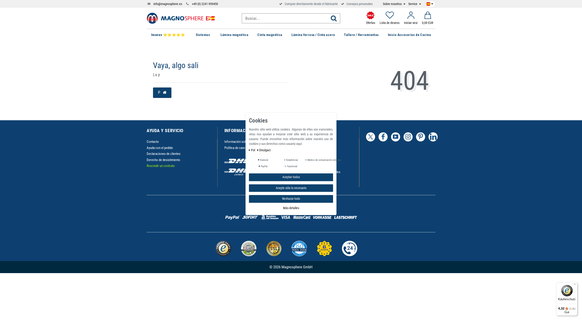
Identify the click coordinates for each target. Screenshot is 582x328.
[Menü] (574, 285)
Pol (253, 150)
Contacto (153, 142)
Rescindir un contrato (161, 166)
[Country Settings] (429, 3)
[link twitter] (370, 136)
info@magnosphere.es (167, 4)
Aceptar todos (291, 177)
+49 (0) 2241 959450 (205, 4)
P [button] (159, 92)
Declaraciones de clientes (164, 154)
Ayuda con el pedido (160, 148)
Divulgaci (265, 150)
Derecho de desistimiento (163, 160)
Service (413, 4)
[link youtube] (395, 136)
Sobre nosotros (392, 4)
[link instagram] (408, 136)
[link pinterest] (420, 136)
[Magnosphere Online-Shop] (181, 18)
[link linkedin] (433, 136)
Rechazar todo (291, 198)
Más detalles (291, 208)
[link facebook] (383, 136)
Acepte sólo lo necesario (291, 188)
